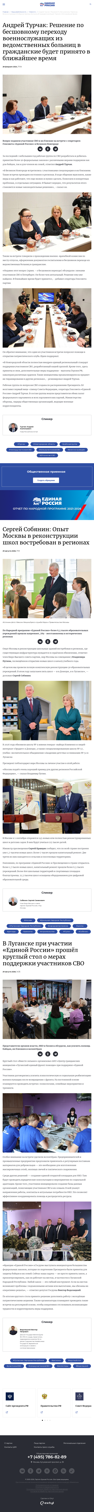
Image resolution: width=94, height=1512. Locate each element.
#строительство (47, 932)
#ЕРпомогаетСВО (47, 455)
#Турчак (21, 444)
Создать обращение (46, 480)
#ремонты (28, 932)
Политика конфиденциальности (47, 1487)
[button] (42, 1420)
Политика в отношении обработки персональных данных (47, 1489)
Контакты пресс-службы (44, 1447)
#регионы (56, 1360)
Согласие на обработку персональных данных (47, 1491)
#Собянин (83, 932)
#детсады (11, 932)
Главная (6, 12)
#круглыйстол (74, 1360)
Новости (32, 12)
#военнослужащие (76, 450)
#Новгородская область (44, 444)
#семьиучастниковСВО (49, 450)
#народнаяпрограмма (58, 926)
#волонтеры (62, 1366)
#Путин (66, 932)
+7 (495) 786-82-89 (47, 1457)
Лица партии (39, 1443)
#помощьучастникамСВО (20, 450)
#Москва (28, 920)
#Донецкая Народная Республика (55, 920)
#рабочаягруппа (69, 444)
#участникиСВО (14, 1366)
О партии (8, 1443)
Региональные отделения (74, 1443)
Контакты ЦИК (10, 1447)
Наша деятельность (18, 12)
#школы (80, 926)
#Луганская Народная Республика (25, 926)
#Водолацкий (82, 1366)
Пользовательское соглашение (47, 1485)
